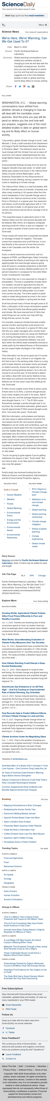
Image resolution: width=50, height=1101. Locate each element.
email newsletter (36, 15)
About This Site (9, 1066)
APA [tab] (32, 575)
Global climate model (38, 545)
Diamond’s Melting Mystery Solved (19, 813)
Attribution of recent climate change (39, 502)
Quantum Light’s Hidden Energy (18, 837)
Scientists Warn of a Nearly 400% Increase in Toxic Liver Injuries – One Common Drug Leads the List (25, 767)
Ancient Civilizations (13, 899)
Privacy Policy (9, 1069)
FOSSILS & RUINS (8, 887)
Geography (9, 882)
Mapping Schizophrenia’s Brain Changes (22, 805)
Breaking (6, 799)
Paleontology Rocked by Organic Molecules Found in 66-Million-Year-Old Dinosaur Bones (24, 964)
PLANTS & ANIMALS (9, 854)
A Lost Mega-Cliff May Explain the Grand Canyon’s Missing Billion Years (22, 941)
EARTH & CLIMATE (9, 870)
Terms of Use (41, 1069)
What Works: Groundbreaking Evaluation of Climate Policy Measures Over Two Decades (23, 641)
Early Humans (10, 891)
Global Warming (14, 508)
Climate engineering (37, 537)
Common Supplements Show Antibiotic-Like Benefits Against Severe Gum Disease (22, 788)
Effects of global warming (39, 530)
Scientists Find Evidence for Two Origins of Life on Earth (25, 970)
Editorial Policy (25, 1069)
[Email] (33, 86)
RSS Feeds (11, 1009)
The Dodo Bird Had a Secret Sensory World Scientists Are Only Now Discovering (24, 977)
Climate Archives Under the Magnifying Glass (24, 736)
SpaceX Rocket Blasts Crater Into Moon (22, 817)
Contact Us (11, 1058)
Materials (6, 560)
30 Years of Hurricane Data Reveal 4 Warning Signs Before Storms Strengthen (22, 774)
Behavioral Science (13, 866)
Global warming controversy (39, 515)
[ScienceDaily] (18, 4)
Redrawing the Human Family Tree (20, 809)
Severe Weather (14, 494)
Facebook (10, 1028)
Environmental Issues (13, 529)
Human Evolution (12, 895)
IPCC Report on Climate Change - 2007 (40, 492)
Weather (11, 499)
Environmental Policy (13, 514)
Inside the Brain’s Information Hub (19, 829)
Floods (10, 503)
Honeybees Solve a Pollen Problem (20, 841)
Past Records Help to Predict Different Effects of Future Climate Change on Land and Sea (24, 714)
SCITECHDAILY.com (20, 759)
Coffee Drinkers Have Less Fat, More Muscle (24, 833)
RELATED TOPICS (10, 483)
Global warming (39, 509)
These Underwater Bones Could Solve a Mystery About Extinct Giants (22, 954)
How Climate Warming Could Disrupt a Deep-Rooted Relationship (23, 664)
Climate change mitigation (39, 523)
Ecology (7, 878)
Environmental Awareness (13, 536)
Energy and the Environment (14, 521)
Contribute (30, 1066)
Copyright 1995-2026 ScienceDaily (20, 1073)
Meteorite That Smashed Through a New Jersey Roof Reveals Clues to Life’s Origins (25, 947)
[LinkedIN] (28, 86)
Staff (21, 1066)
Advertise (41, 1066)
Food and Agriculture (13, 858)
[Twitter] (20, 86)
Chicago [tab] (42, 575)
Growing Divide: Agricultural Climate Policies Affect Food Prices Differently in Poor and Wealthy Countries (23, 616)
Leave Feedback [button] (13, 1054)
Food (6, 862)
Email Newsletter (13, 1004)
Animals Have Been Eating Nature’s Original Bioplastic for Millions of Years (24, 930)
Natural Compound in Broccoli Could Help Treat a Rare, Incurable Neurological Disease (24, 781)
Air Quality (8, 874)
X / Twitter (10, 1032)
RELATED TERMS (35, 483)
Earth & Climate (11, 489)
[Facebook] (15, 86)
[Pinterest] (24, 86)
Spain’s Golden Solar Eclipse (17, 821)
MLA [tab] (23, 575)
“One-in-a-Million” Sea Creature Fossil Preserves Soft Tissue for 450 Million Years (23, 918)
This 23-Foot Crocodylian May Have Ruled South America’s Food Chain (23, 924)
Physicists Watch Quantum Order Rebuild (22, 825)
